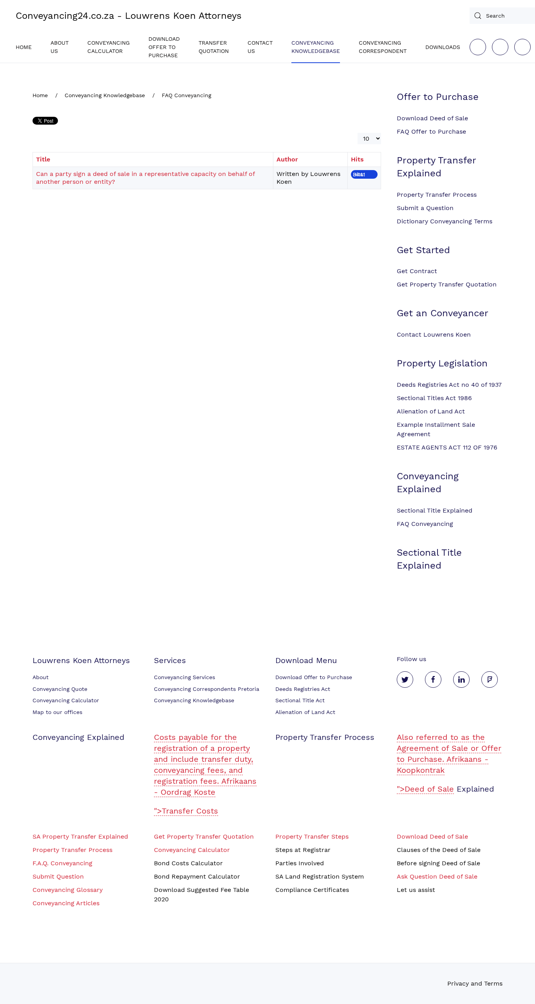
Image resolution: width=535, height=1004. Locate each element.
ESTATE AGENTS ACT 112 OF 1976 (447, 447)
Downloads (442, 47)
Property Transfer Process (437, 194)
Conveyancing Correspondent (383, 47)
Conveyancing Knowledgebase (315, 47)
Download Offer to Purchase (164, 47)
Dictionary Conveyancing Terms (444, 221)
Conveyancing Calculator (108, 47)
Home (24, 47)
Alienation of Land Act (431, 411)
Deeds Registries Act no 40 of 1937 (449, 384)
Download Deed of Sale (432, 118)
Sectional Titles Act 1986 (434, 398)
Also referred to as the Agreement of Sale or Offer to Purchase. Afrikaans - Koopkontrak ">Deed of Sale (449, 763)
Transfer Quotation (214, 47)
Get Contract (417, 271)
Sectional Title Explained (434, 510)
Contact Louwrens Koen (434, 334)
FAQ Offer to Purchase (431, 131)
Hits (357, 159)
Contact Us (260, 47)
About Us (60, 47)
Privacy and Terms (474, 983)
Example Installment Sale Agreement (436, 429)
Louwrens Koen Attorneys (81, 660)
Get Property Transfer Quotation (447, 284)
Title (43, 159)
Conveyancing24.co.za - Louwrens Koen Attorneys (129, 15)
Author (287, 159)
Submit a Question (425, 208)
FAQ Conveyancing (425, 523)
